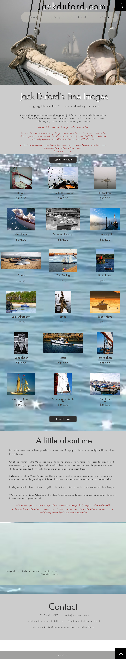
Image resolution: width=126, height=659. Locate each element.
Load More (63, 419)
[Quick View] (21, 178)
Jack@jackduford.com (77, 615)
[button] (121, 5)
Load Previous (63, 159)
